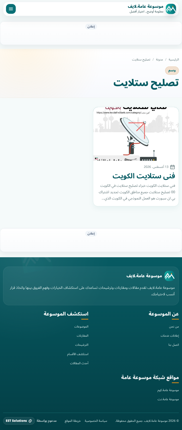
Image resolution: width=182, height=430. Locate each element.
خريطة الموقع (73, 421)
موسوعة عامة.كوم (168, 390)
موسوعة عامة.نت (168, 399)
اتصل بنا (173, 345)
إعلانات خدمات (170, 335)
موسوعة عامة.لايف (145, 6)
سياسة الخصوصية (96, 421)
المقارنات (82, 335)
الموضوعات (81, 326)
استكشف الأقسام (77, 354)
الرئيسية (174, 59)
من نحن (174, 326)
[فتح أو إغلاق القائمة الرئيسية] (11, 9)
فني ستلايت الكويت (144, 176)
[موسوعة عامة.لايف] (169, 276)
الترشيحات (81, 345)
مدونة (159, 59)
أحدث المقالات (79, 363)
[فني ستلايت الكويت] (136, 134)
